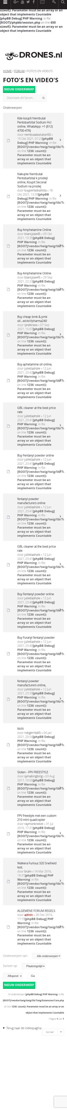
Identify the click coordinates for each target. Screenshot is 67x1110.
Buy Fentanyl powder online (35, 455)
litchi (20, 729)
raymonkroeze (33, 824)
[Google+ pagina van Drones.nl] (16, 4)
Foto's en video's (30, 80)
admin (28, 915)
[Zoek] (43, 97)
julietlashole (32, 368)
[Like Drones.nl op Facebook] (33, 4)
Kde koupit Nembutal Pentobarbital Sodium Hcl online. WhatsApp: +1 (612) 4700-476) (35, 124)
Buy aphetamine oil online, (34, 364)
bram (27, 871)
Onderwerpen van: (15, 956)
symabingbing (33, 776)
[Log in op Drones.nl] (54, 4)
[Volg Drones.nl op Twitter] (28, 4)
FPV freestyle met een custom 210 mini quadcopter (36, 818)
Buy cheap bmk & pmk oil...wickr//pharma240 (32, 319)
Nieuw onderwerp (19, 89)
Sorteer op (10, 966)
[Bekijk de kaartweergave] (42, 4)
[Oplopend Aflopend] (14, 976)
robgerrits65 (32, 733)
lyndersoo (30, 325)
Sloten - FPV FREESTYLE (32, 772)
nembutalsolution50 (37, 135)
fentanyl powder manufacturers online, (31, 683)
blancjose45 (32, 234)
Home (7, 71)
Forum (19, 71)
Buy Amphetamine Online (34, 230)
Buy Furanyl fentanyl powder (36, 637)
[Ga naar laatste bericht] (60, 140)
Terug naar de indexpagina (23, 1028)
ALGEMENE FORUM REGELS (36, 911)
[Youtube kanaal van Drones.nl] (22, 4)
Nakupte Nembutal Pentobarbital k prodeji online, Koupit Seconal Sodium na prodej (32, 180)
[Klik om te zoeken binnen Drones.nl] (63, 4)
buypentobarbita (35, 190)
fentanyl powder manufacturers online (31, 501)
